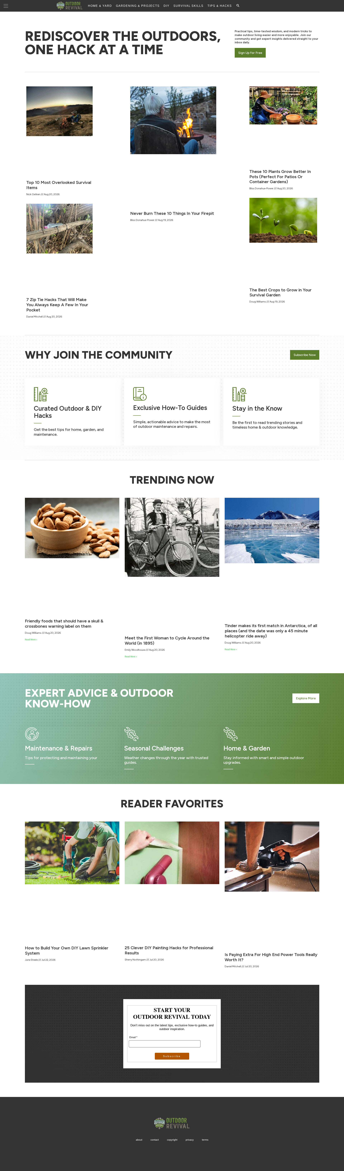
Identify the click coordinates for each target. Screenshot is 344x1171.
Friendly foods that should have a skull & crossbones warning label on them (64, 623)
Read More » (31, 639)
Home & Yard (100, 5)
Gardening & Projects (138, 5)
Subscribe (172, 1056)
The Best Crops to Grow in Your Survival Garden (280, 292)
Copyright (172, 1139)
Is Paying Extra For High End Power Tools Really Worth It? (271, 957)
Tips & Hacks (219, 5)
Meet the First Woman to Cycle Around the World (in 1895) (167, 640)
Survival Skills (188, 5)
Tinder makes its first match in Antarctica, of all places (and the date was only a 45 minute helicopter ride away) (271, 631)
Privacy (190, 1139)
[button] (250, 53)
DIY (166, 5)
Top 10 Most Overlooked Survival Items (58, 185)
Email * (133, 1037)
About (139, 1139)
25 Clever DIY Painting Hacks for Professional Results (169, 950)
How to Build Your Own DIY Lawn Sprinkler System (66, 950)
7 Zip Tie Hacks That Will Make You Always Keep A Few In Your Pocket (57, 304)
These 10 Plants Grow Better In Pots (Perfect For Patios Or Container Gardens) (280, 176)
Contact (154, 1139)
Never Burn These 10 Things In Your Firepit (172, 213)
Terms (205, 1139)
